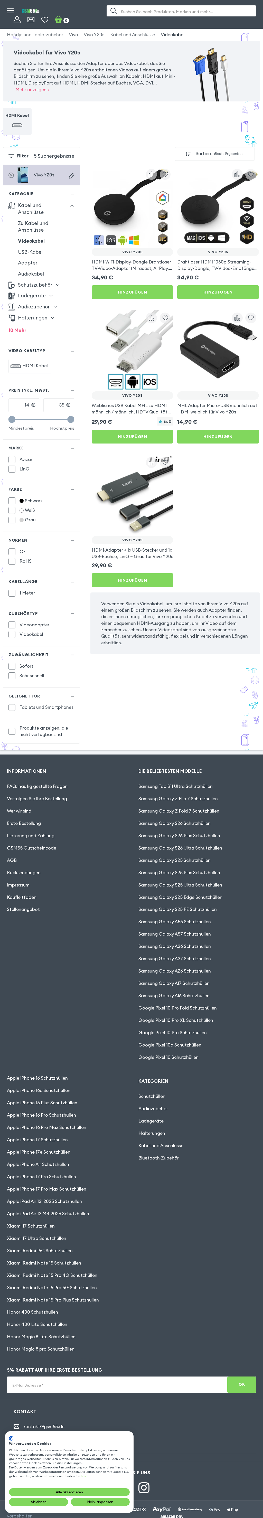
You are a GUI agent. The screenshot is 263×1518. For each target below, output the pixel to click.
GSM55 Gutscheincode (31, 848)
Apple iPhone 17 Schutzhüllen (37, 1140)
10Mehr (17, 330)
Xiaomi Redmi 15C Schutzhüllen (40, 1250)
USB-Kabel (30, 252)
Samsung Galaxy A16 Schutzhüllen (174, 995)
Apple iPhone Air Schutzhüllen (38, 1164)
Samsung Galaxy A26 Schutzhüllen (174, 971)
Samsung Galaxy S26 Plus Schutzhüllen (179, 835)
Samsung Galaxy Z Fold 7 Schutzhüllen (178, 811)
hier (83, 1476)
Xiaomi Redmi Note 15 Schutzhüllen (44, 1263)
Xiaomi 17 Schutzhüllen (31, 1226)
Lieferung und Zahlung (30, 835)
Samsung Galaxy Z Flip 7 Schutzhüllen (178, 799)
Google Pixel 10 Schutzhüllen (168, 1057)
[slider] (11, 419)
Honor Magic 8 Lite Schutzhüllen (41, 1337)
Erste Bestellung (24, 823)
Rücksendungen (24, 872)
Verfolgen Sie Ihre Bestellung (37, 799)
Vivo (73, 34)
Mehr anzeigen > (32, 89)
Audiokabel (31, 274)
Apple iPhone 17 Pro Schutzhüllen (41, 1177)
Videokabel (172, 34)
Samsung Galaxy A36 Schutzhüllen (174, 946)
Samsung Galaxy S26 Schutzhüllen (174, 823)
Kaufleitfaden (21, 897)
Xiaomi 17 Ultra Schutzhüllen (36, 1238)
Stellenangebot (23, 909)
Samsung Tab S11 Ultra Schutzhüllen (175, 786)
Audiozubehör (153, 1108)
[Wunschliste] (44, 19)
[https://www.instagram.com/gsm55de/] (143, 1488)
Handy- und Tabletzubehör (35, 34)
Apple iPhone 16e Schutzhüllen (38, 1090)
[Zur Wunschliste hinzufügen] (165, 174)
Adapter (27, 263)
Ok (242, 1384)
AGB (12, 860)
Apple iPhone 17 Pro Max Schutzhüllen (46, 1189)
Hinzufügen (132, 292)
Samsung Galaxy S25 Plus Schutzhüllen (179, 872)
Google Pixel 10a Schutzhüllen (169, 1045)
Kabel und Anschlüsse (132, 34)
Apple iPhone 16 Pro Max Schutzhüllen (46, 1127)
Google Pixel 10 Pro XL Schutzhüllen (175, 1020)
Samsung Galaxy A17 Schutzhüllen (174, 983)
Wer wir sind (19, 811)
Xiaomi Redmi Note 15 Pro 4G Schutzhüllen (52, 1275)
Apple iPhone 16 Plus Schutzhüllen (42, 1103)
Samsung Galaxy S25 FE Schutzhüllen (177, 909)
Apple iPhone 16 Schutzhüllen (37, 1078)
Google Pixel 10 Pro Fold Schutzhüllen (177, 1008)
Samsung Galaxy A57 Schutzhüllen (174, 934)
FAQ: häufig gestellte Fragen (37, 786)
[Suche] (114, 10)
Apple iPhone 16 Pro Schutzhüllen (41, 1115)
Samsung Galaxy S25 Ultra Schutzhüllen (180, 885)
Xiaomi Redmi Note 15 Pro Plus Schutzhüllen (53, 1300)
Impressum (18, 885)
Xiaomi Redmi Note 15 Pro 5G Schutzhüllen (52, 1287)
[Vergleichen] (151, 174)
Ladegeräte (151, 1121)
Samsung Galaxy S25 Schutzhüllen (174, 860)
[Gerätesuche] (71, 175)
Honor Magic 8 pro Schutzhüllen (40, 1349)
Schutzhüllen (151, 1096)
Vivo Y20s (94, 34)
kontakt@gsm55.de (43, 1426)
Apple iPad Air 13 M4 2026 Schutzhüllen (48, 1214)
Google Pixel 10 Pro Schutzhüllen (172, 1032)
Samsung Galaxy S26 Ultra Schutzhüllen (180, 848)
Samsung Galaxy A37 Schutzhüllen (174, 958)
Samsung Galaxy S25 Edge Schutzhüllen (180, 897)
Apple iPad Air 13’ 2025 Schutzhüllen (44, 1201)
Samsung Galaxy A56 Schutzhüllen (174, 922)
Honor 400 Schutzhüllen (32, 1312)
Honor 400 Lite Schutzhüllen (37, 1324)
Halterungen (151, 1133)
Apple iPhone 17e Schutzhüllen (38, 1152)
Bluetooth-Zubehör (158, 1158)
